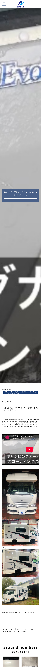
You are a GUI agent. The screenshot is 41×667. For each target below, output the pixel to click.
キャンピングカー (22, 629)
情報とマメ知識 (14, 393)
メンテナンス (7, 632)
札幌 (14, 632)
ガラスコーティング (10, 392)
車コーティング (22, 632)
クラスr (31, 629)
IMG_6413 (5, 547)
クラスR (6, 393)
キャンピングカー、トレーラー (26, 392)
